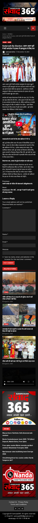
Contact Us (13, 502)
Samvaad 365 (33, 28)
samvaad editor (10, 52)
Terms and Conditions (18, 504)
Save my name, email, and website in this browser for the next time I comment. (19, 258)
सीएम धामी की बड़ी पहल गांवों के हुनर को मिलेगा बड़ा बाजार (19, 347)
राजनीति (9, 42)
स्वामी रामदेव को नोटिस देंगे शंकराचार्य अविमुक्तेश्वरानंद (17, 182)
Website (5, 249)
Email (5, 242)
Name (5, 234)
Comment (6, 208)
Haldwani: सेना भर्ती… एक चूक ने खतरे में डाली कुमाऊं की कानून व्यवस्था (18, 189)
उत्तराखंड (4, 42)
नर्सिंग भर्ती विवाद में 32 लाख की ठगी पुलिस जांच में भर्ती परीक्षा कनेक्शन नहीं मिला (19, 283)
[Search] (28, 28)
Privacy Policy (23, 502)
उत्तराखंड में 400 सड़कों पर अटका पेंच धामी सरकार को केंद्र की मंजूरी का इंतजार (19, 315)
